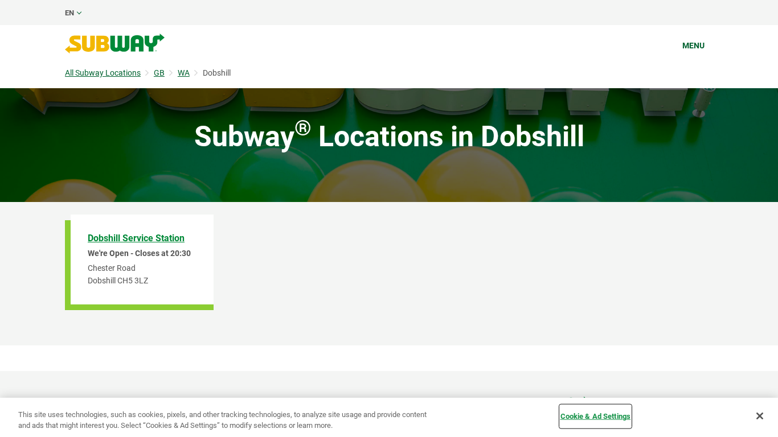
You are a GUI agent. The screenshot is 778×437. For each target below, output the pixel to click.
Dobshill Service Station (136, 238)
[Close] (759, 415)
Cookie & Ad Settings (595, 416)
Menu (693, 45)
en (69, 13)
